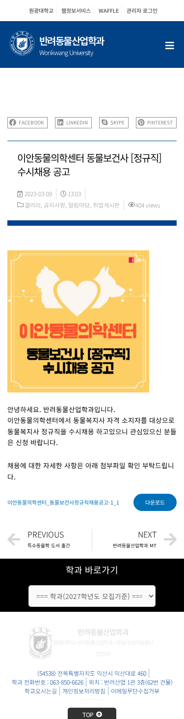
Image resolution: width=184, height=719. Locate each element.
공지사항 (54, 205)
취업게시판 (106, 205)
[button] (27, 122)
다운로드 (155, 502)
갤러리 (33, 205)
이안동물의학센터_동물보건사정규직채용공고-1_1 (63, 502)
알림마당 (79, 205)
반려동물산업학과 (71, 40)
